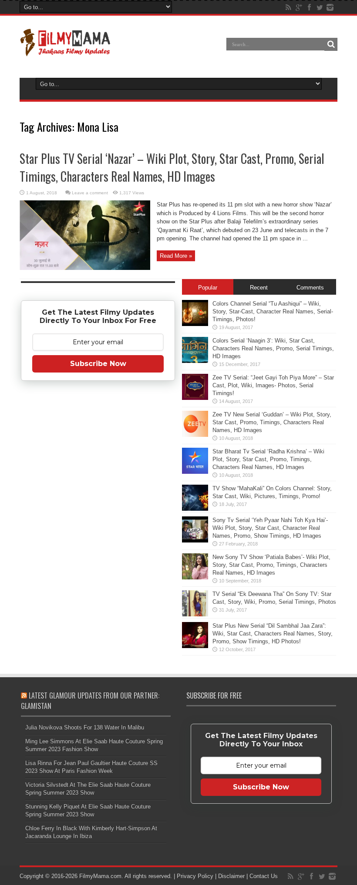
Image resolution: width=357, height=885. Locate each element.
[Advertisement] (98, 524)
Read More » (176, 256)
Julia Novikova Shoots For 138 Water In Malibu (84, 727)
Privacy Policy (195, 876)
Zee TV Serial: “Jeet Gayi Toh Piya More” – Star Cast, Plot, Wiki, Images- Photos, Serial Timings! (273, 385)
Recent (259, 287)
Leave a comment (90, 192)
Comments (310, 287)
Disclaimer (231, 876)
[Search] (330, 44)
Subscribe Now (98, 363)
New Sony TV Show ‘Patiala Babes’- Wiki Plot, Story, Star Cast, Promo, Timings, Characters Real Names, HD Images (271, 565)
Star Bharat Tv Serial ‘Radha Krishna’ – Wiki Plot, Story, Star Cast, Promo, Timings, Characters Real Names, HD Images (268, 459)
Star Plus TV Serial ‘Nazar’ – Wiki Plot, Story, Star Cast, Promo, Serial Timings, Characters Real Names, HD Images (172, 167)
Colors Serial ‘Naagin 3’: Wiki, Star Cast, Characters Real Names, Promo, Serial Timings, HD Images (273, 348)
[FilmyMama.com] (65, 50)
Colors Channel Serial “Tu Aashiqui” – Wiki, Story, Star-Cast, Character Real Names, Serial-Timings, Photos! (272, 311)
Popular (207, 287)
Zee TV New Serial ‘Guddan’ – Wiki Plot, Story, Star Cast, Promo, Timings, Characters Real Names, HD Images (271, 422)
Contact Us (263, 876)
